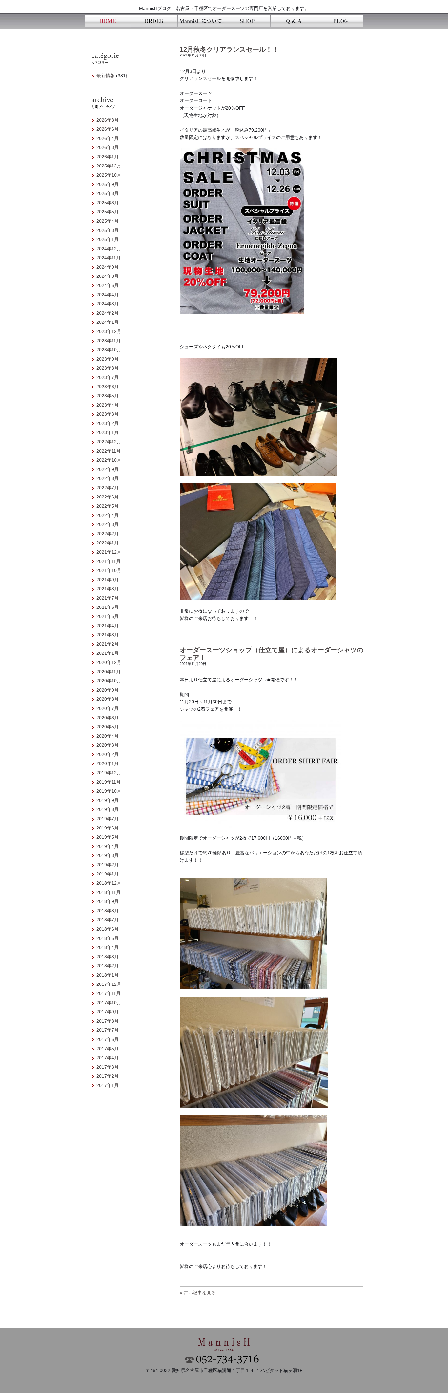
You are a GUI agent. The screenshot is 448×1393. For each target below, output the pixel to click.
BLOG (340, 21)
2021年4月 (107, 625)
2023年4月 (107, 405)
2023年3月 (107, 414)
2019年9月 (107, 800)
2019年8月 (107, 809)
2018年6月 (107, 929)
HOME (108, 21)
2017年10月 (108, 1002)
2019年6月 (107, 827)
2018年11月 (108, 892)
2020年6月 (107, 717)
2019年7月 (107, 818)
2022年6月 (107, 496)
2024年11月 (108, 257)
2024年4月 (107, 294)
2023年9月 (107, 359)
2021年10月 (108, 570)
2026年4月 (107, 138)
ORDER (154, 21)
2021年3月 (107, 634)
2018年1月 (107, 975)
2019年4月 (107, 846)
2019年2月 (107, 864)
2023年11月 (108, 340)
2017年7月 (107, 1030)
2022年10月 (108, 460)
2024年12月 (108, 248)
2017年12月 (108, 984)
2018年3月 (107, 956)
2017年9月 (107, 1011)
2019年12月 (108, 772)
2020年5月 (107, 726)
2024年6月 (107, 285)
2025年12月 (108, 165)
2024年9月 (107, 267)
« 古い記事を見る (198, 1292)
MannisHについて (200, 21)
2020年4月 (107, 736)
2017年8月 (107, 1021)
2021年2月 (107, 644)
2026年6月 (107, 129)
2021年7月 (107, 598)
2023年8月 (107, 368)
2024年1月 (107, 322)
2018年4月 (107, 947)
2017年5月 (107, 1048)
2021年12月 (108, 552)
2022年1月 (107, 542)
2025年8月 (107, 193)
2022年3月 (107, 524)
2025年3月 (107, 230)
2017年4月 (107, 1057)
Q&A (293, 21)
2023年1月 (107, 432)
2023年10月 (108, 349)
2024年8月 (107, 276)
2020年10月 (108, 680)
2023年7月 (107, 377)
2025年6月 (107, 202)
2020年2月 (107, 754)
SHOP (247, 21)
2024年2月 (107, 313)
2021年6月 (107, 607)
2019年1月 (107, 873)
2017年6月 (107, 1039)
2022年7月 (107, 487)
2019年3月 (107, 855)
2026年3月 (107, 147)
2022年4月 (107, 515)
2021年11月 (108, 561)
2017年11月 (108, 993)
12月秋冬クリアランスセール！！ (229, 49)
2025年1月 (107, 239)
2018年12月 (108, 883)
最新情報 (105, 75)
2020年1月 (107, 763)
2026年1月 (107, 156)
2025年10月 (108, 175)
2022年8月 (107, 478)
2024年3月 (107, 303)
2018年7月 (107, 919)
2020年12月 (108, 662)
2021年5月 (107, 616)
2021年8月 (107, 588)
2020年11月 (108, 671)
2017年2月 (107, 1076)
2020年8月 (107, 699)
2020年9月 (107, 690)
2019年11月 (108, 782)
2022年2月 (107, 533)
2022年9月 (107, 469)
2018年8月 (107, 910)
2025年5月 (107, 211)
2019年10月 (108, 791)
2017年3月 (107, 1067)
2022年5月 (107, 506)
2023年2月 (107, 423)
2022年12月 (108, 441)
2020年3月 (107, 745)
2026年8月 (107, 119)
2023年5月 (107, 395)
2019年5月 (107, 837)
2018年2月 (107, 965)
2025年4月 (107, 221)
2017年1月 (107, 1085)
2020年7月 (107, 708)
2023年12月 (108, 331)
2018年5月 (107, 938)
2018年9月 (107, 901)
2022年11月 (108, 450)
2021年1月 (107, 653)
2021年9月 (107, 579)
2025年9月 (107, 184)
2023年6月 (107, 386)
